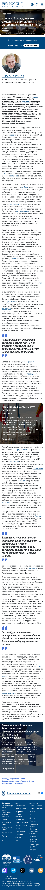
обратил (12, 135)
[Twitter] (22, 870)
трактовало (38, 468)
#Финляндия (8, 783)
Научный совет (7, 833)
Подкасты (32, 836)
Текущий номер (21, 809)
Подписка (19, 812)
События (19, 835)
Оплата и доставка (22, 822)
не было (24, 187)
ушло (39, 666)
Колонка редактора (36, 809)
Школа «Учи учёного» (33, 832)
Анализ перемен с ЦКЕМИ (35, 846)
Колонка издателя (35, 805)
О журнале (6, 803)
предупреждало (23, 449)
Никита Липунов (13, 76)
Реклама (4, 841)
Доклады (32, 818)
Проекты (33, 829)
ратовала (33, 568)
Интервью (32, 815)
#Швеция (19, 783)
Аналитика (33, 803)
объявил (14, 175)
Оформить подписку (19, 815)
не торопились (22, 211)
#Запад (5, 778)
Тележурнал (33, 850)
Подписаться (31, 45)
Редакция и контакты (5, 837)
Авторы (4, 819)
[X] (39, 793)
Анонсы (18, 837)
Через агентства (21, 831)
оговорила (6, 502)
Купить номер (20, 819)
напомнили (13, 461)
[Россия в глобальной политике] (12, 4)
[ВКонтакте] (42, 793)
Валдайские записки (33, 825)
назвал (5, 676)
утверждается (32, 374)
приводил (6, 308)
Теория (38, 516)
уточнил (21, 480)
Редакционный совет (7, 829)
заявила (15, 258)
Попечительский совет (7, 824)
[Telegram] (13, 870)
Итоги (18, 840)
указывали (12, 301)
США (4, 173)
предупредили (8, 693)
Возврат (18, 828)
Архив (18, 803)
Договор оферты (21, 825)
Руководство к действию (34, 840)
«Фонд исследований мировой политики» (6, 813)
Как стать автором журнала (8, 806)
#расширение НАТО (10, 781)
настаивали (13, 204)
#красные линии (17, 778)
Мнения (5, 29)
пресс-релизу (28, 361)
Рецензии (32, 821)
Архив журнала (21, 805)
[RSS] (40, 870)
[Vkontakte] (31, 870)
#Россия (24, 781)
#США (31, 781)
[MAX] (4, 870)
